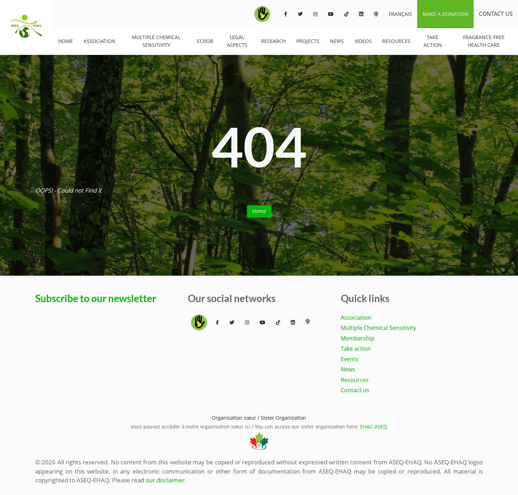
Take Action (433, 41)
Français (400, 14)
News (337, 41)
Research (273, 41)
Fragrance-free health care (484, 41)
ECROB (205, 41)
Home (65, 41)
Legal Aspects (237, 41)
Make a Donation (445, 14)
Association (100, 41)
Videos (363, 41)
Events (349, 359)
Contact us (496, 14)
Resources (396, 41)
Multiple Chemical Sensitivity (156, 41)
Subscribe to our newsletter (95, 298)
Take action (356, 348)
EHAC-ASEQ (373, 426)
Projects (307, 41)
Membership (358, 338)
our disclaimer (165, 480)
